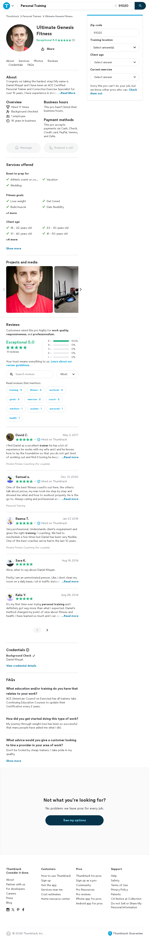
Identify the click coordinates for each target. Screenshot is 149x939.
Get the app (49, 885)
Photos (38, 61)
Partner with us (15, 884)
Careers (11, 893)
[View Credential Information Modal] (27, 650)
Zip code (96, 25)
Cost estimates (51, 894)
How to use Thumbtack (56, 876)
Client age (97, 54)
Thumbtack (12, 16)
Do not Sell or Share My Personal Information (126, 905)
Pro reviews (83, 894)
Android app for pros (89, 903)
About (10, 61)
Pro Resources (85, 889)
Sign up (46, 880)
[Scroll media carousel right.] (81, 289)
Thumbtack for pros (88, 876)
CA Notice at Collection (126, 898)
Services (24, 61)
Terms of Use (119, 885)
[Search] (140, 6)
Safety (115, 880)
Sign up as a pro (86, 880)
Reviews (53, 61)
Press (9, 898)
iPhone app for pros (88, 898)
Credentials (16, 65)
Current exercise (101, 69)
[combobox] (65, 6)
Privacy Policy (119, 889)
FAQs (31, 65)
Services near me (52, 889)
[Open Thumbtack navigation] (8, 5)
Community (83, 885)
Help (114, 876)
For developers (15, 889)
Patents (116, 894)
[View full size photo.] (29, 289)
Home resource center (55, 898)
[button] (19, 38)
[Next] (47, 630)
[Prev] (37, 630)
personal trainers (32, 16)
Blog (9, 902)
